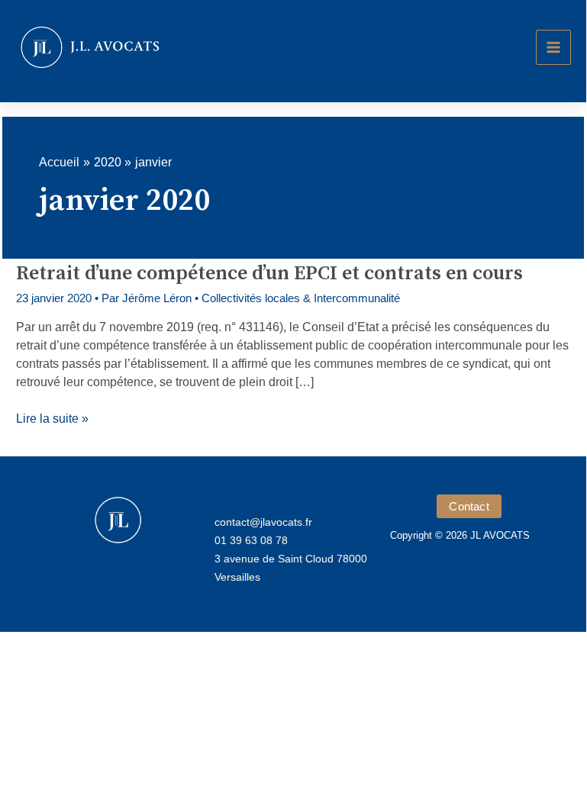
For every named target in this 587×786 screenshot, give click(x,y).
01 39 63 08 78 (251, 540)
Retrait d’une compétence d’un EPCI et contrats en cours (269, 273)
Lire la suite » (52, 419)
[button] (469, 506)
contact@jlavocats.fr (263, 522)
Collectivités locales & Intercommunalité (301, 298)
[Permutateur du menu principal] (553, 47)
